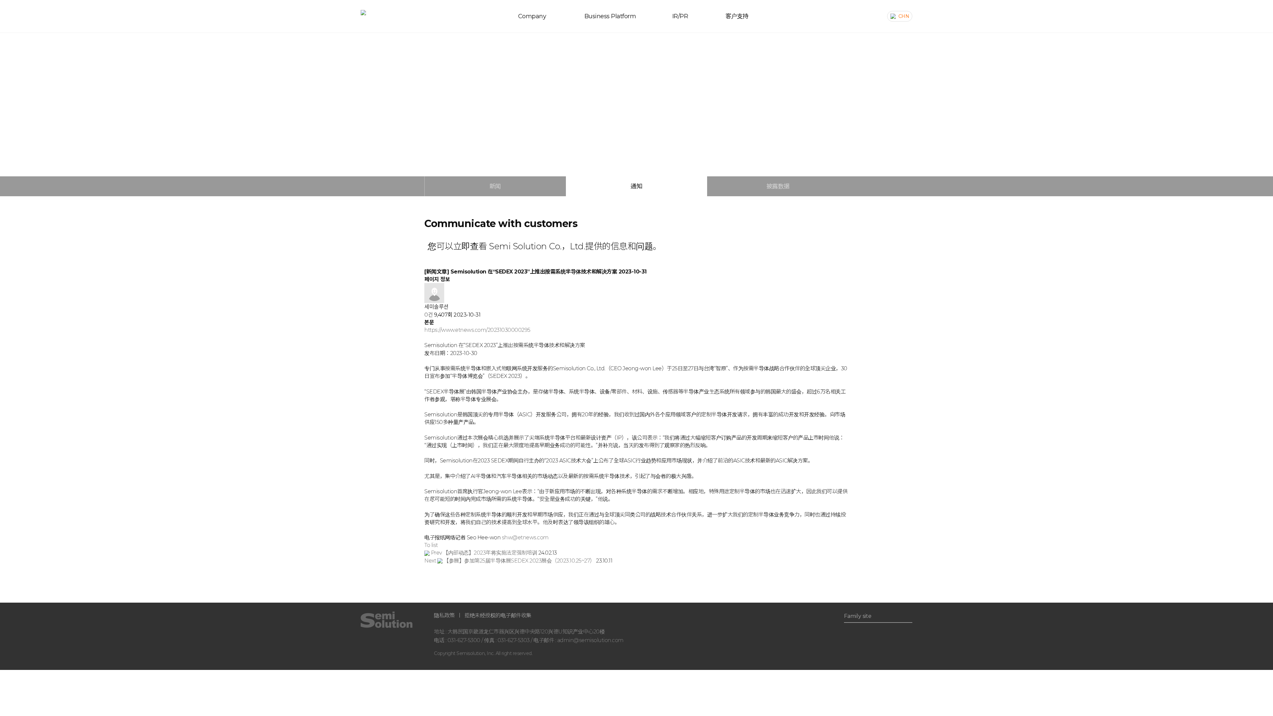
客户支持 (737, 16)
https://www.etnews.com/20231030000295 (477, 330)
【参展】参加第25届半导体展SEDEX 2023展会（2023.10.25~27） (510, 561)
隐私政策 (444, 615)
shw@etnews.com (525, 537)
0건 (428, 315)
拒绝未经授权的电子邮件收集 (497, 615)
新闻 (495, 186)
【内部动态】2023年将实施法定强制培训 (484, 553)
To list (431, 545)
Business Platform (610, 16)
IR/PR (680, 16)
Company (532, 16)
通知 (636, 186)
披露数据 (778, 186)
